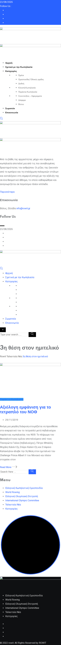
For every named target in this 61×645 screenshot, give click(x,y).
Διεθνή (21, 84)
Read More (6, 467)
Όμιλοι (21, 75)
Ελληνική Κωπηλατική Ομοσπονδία (24, 488)
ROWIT (42, 642)
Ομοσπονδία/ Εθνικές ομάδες (31, 80)
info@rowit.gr (23, 208)
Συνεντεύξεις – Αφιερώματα (30, 96)
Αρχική (8, 63)
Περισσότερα (7, 191)
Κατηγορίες (11, 71)
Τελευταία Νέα (13, 504)
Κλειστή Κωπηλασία (27, 88)
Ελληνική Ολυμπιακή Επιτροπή (21, 496)
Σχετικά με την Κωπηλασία (18, 67)
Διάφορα (22, 100)
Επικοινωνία (11, 112)
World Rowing (12, 492)
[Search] (1, 119)
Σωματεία (10, 108)
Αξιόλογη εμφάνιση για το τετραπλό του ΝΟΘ (25, 409)
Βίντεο (21, 104)
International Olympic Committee (22, 500)
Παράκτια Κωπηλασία (27, 92)
